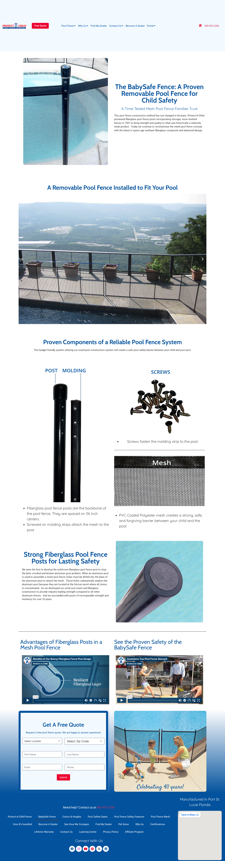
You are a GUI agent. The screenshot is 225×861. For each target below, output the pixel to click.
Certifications (157, 824)
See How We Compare (76, 824)
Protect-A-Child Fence (20, 816)
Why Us (82, 25)
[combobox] (85, 741)
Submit (63, 777)
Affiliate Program (134, 831)
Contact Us (115, 25)
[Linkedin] (106, 849)
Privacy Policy (110, 831)
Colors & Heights (71, 816)
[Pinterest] (92, 849)
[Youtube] (86, 849)
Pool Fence (67, 25)
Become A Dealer (135, 25)
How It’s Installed (22, 824)
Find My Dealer (99, 25)
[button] (22, 259)
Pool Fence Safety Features (129, 816)
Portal (150, 25)
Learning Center (88, 831)
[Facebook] (72, 849)
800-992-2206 (212, 25)
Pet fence (123, 824)
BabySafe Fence (47, 816)
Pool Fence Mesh (160, 816)
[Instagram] (79, 849)
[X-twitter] (99, 849)
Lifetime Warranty (44, 831)
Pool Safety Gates (98, 816)
